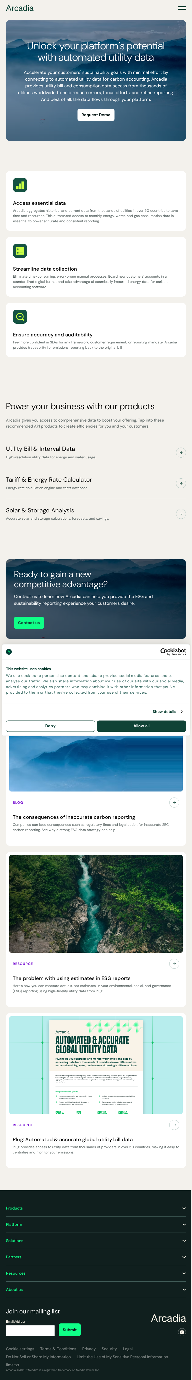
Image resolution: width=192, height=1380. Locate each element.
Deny (50, 725)
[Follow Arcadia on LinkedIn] (182, 1332)
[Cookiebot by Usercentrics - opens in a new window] (164, 652)
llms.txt (12, 1364)
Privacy (89, 1348)
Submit (70, 1329)
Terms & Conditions (58, 1348)
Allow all (142, 725)
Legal (128, 1348)
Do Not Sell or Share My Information (38, 1356)
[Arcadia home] (168, 1318)
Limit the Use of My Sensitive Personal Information (122, 1356)
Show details (164, 711)
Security (109, 1348)
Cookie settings (20, 1348)
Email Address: (17, 1321)
